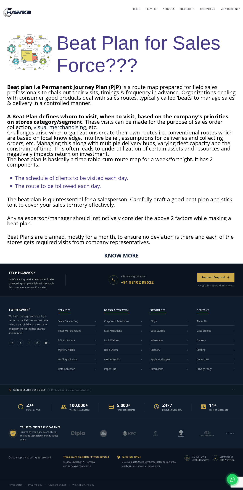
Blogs (153, 321)
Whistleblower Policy (83, 484)
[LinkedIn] (12, 343)
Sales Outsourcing (68, 321)
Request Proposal (213, 277)
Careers (201, 340)
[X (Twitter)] (20, 343)
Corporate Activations (116, 321)
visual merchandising (60, 127)
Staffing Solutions (67, 359)
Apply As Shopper (160, 359)
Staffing (201, 349)
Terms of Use (15, 484)
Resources (187, 9)
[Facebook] (29, 343)
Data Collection (66, 369)
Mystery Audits (66, 349)
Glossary (155, 349)
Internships (156, 369)
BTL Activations (66, 340)
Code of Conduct (57, 484)
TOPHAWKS (22, 273)
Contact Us (203, 359)
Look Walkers (111, 340)
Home (136, 9)
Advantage (156, 340)
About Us (202, 321)
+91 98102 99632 (137, 282)
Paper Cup (110, 369)
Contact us (207, 9)
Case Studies (157, 330)
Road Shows (111, 349)
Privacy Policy (204, 369)
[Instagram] (37, 343)
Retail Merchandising (69, 330)
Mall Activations (113, 330)
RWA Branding (112, 359)
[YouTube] (46, 343)
